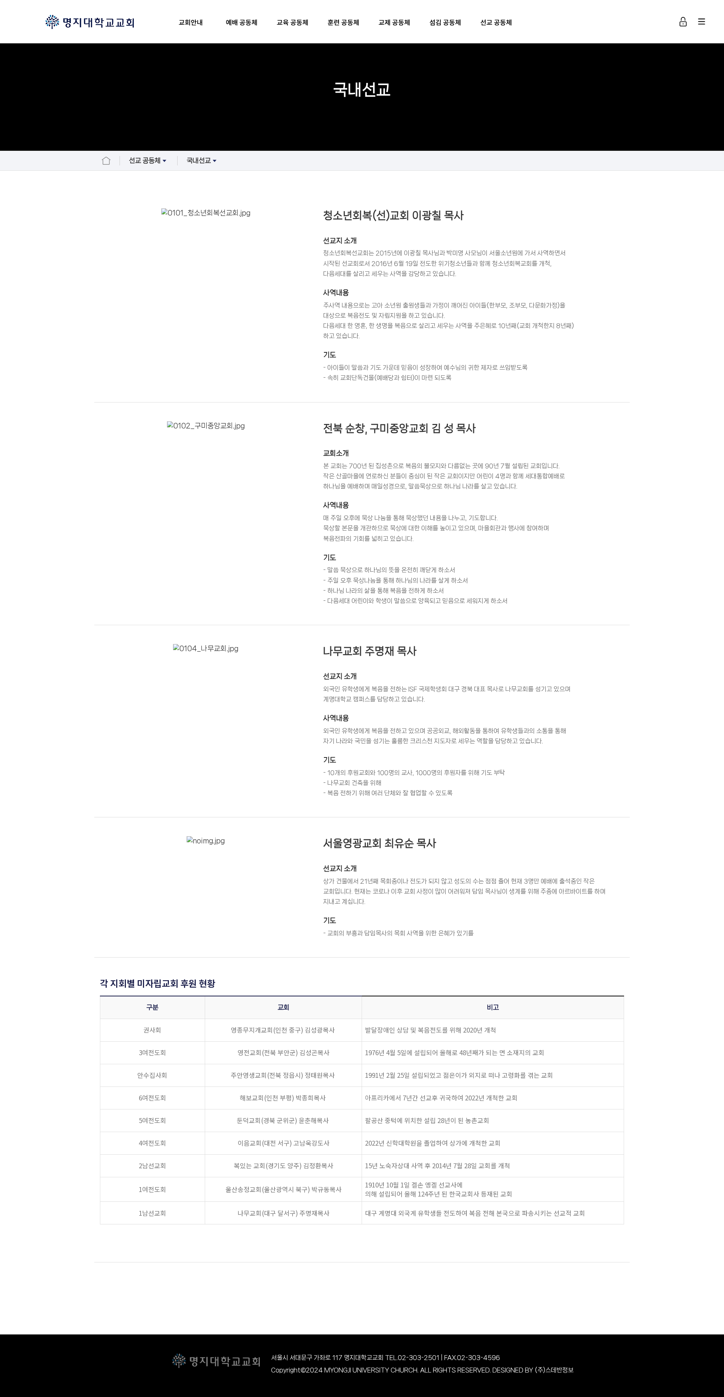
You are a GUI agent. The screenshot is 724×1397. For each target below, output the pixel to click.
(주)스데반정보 (554, 1369)
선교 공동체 (496, 22)
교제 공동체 (394, 22)
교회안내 (191, 22)
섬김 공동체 (445, 22)
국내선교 (199, 160)
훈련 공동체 (343, 22)
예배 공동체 (242, 22)
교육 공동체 (292, 22)
